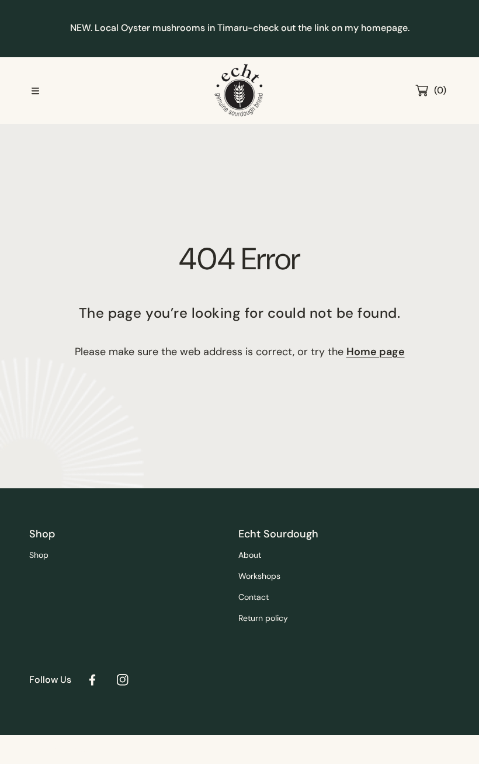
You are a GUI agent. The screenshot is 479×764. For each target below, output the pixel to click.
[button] (35, 90)
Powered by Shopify (62, 749)
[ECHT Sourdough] (239, 90)
